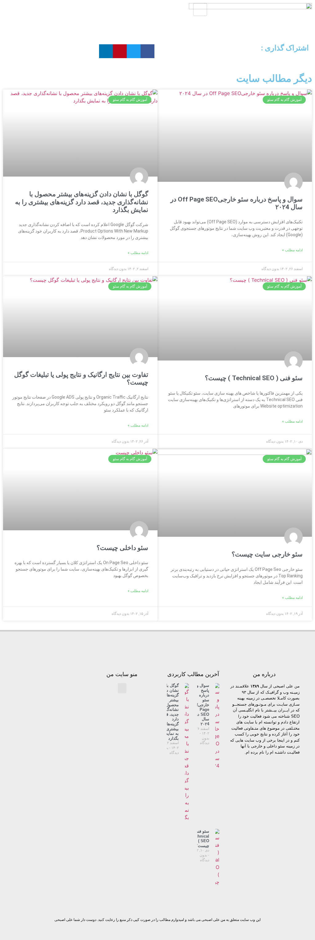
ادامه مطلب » (292, 250)
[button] (147, 51)
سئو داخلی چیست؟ (122, 548)
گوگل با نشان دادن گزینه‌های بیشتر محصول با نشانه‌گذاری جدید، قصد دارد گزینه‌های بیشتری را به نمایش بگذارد (81, 201)
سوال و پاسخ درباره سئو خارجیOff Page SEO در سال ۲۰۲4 (200, 704)
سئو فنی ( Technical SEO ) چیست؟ (254, 378)
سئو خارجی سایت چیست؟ (267, 554)
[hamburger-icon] (200, 9)
